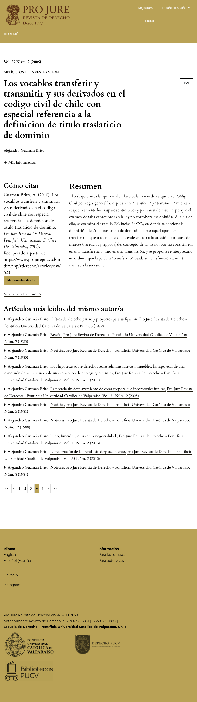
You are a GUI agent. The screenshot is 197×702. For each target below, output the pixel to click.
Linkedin (11, 575)
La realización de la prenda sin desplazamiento (88, 451)
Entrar (149, 21)
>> (55, 488)
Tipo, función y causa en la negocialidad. (84, 436)
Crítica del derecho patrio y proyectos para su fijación (94, 319)
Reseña (56, 334)
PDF (187, 82)
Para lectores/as (111, 555)
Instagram (12, 585)
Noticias (57, 350)
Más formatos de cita (21, 280)
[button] (20, 162)
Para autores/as (111, 561)
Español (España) (18, 561)
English (10, 555)
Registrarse (146, 8)
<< (7, 488)
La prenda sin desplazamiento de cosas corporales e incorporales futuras (108, 388)
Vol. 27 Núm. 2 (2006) (22, 62)
